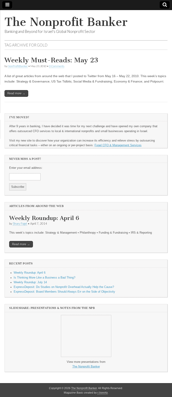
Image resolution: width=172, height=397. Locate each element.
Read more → (16, 93)
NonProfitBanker (18, 66)
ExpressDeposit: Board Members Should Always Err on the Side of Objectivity (64, 291)
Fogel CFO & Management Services (118, 145)
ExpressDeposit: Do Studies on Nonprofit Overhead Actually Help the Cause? (64, 287)
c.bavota (102, 392)
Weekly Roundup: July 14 (30, 282)
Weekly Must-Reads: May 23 (51, 60)
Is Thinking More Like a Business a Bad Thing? (44, 277)
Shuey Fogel (20, 223)
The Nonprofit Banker (65, 22)
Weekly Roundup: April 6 (44, 218)
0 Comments (56, 66)
